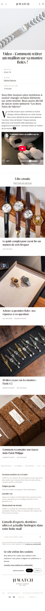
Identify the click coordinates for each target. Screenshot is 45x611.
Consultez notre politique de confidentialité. (18, 565)
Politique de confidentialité (32, 593)
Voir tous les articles (22, 183)
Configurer (37, 570)
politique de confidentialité (33, 544)
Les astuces (29, 466)
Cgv (3, 593)
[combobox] (22, 597)
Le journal (18, 466)
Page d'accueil (6, 466)
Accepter (29, 570)
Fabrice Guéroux (10, 80)
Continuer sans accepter (18, 570)
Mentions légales (14, 593)
